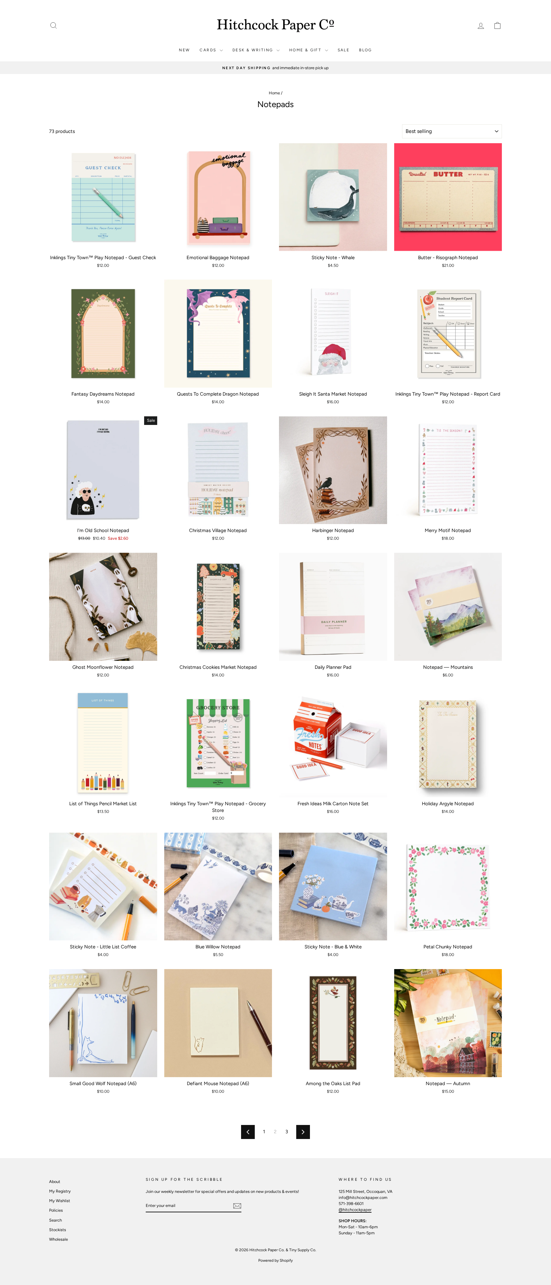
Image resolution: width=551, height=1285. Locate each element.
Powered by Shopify (275, 1260)
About (54, 1181)
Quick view (103, 243)
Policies (56, 1210)
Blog (365, 50)
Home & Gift (306, 50)
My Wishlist (59, 1200)
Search (55, 1220)
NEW (184, 50)
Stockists (57, 1229)
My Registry (60, 1191)
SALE (344, 50)
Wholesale (58, 1239)
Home (274, 93)
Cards (209, 50)
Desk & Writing (253, 50)
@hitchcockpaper (355, 1209)
